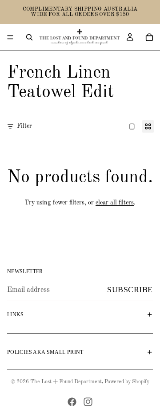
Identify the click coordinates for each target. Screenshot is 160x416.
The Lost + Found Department (66, 382)
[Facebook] (72, 401)
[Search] (29, 37)
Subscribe (130, 289)
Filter (24, 126)
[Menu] (10, 37)
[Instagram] (88, 401)
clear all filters (115, 203)
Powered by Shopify (126, 382)
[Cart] (149, 37)
